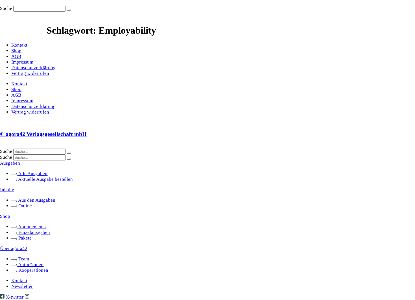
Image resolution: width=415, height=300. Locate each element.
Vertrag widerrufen (30, 73)
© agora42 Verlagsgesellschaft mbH (43, 134)
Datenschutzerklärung (33, 67)
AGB (16, 56)
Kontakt (19, 45)
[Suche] (69, 10)
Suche (6, 8)
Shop (16, 50)
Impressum (22, 62)
